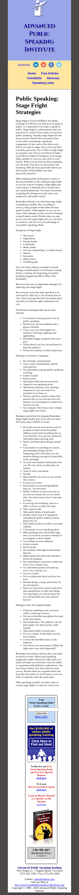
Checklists (34, 78)
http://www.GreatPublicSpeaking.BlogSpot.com (39, 885)
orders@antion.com (44, 879)
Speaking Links (43, 82)
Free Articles (50, 73)
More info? (41, 716)
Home (32, 73)
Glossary (53, 78)
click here (41, 778)
